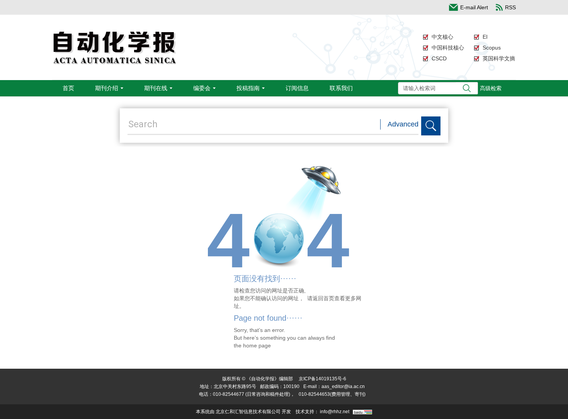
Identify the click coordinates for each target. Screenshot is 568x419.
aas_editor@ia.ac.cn (343, 386)
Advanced (403, 124)
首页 (68, 88)
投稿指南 (248, 88)
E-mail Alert (474, 7)
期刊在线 (155, 88)
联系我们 (341, 88)
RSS (510, 7)
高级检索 (491, 88)
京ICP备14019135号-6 (322, 378)
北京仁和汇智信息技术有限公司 (248, 411)
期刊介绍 (106, 88)
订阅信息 (297, 88)
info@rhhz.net (334, 411)
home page (257, 345)
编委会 (202, 88)
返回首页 (323, 298)
